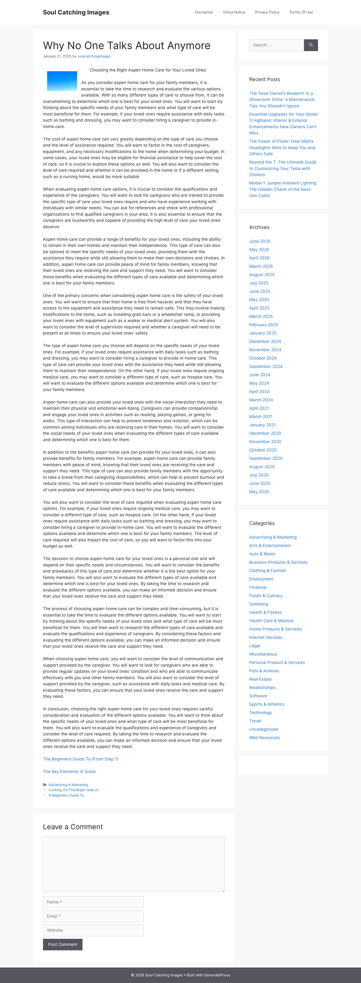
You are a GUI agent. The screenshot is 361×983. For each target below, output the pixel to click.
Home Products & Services (275, 629)
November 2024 (265, 349)
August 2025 (262, 274)
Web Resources (264, 737)
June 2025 (259, 291)
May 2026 (259, 249)
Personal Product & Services (277, 662)
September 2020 (266, 458)
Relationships (262, 687)
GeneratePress (217, 975)
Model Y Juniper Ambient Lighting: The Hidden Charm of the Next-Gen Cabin (283, 189)
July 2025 (258, 283)
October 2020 (263, 450)
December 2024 (265, 341)
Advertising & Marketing (68, 785)
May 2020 (259, 491)
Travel (255, 720)
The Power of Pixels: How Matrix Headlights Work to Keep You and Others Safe (282, 147)
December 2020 (265, 433)
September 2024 (266, 366)
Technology (260, 712)
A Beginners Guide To (66, 795)
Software (258, 695)
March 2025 (261, 316)
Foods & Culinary (265, 595)
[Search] (311, 45)
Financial (258, 587)
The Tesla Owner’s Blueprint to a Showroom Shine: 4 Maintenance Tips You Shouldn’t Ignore (282, 99)
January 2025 (262, 333)
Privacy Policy (267, 12)
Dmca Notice (234, 12)
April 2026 (259, 257)
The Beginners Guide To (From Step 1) (80, 759)
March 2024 (261, 399)
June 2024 (259, 374)
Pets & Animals (264, 670)
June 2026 (259, 241)
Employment (261, 578)
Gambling (258, 604)
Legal (254, 645)
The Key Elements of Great (69, 771)
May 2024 (259, 383)
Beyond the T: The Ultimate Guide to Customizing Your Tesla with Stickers (283, 168)
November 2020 (265, 441)
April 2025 (259, 308)
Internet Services (265, 637)
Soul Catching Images (76, 12)
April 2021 (259, 408)
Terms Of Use (301, 12)
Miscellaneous (263, 654)
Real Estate (260, 679)
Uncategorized (263, 729)
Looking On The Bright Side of (73, 790)
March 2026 (261, 266)
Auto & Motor (262, 553)
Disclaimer (204, 12)
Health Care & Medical (271, 620)
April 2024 (259, 391)
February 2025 (263, 324)
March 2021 (260, 416)
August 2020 (262, 466)
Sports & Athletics (266, 704)
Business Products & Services (278, 562)
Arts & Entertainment (270, 545)
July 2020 (259, 475)
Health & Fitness (265, 612)
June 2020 (259, 483)
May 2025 (259, 299)
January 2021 (262, 424)
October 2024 (263, 358)
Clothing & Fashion (267, 570)
